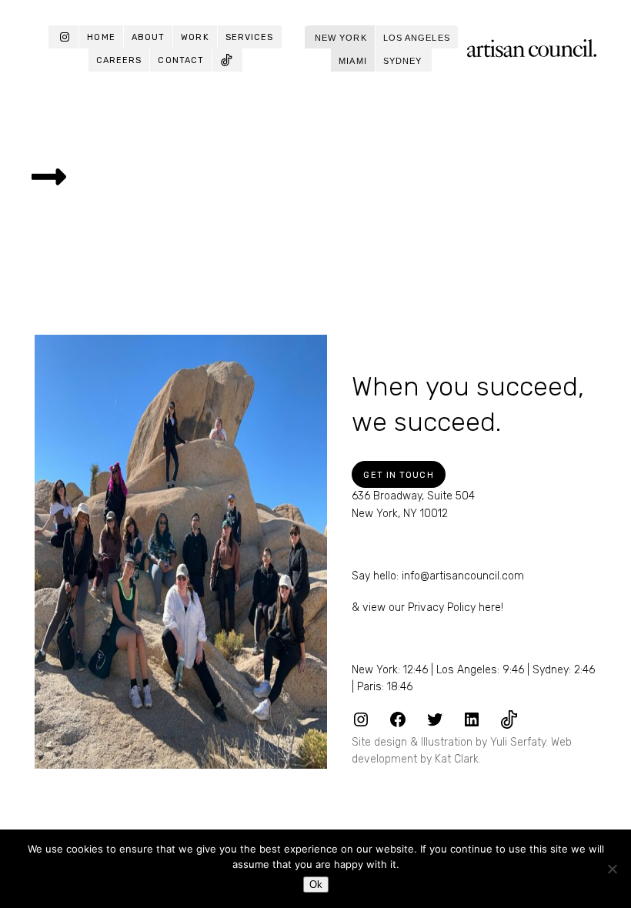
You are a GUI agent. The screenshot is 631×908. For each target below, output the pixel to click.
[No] (611, 868)
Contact (181, 60)
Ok (315, 884)
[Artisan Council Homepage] (531, 48)
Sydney (402, 60)
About (148, 37)
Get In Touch (398, 475)
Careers (119, 60)
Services (249, 37)
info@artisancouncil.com (463, 576)
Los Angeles (416, 37)
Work (195, 37)
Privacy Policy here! (455, 607)
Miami (353, 60)
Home (101, 37)
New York (341, 37)
